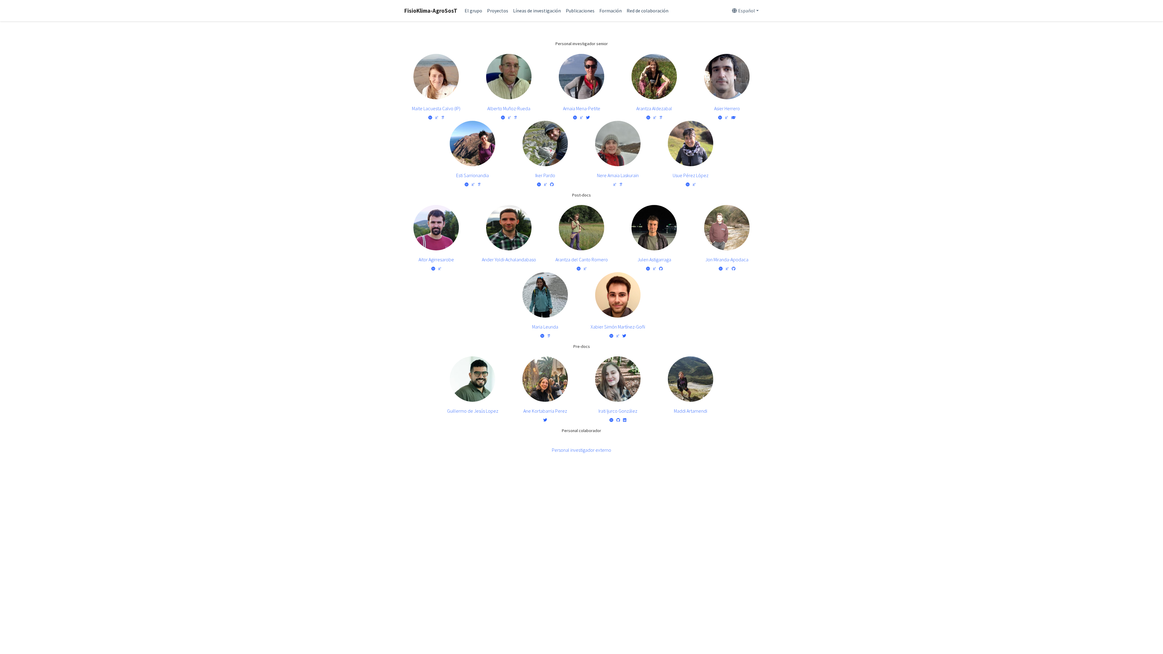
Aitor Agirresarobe (436, 259)
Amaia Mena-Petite (581, 108)
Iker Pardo (545, 175)
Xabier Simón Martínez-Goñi (618, 327)
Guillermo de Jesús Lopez (472, 411)
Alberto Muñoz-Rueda (508, 108)
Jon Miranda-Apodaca (726, 259)
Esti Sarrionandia (472, 175)
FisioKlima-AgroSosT (430, 10)
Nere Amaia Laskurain (618, 175)
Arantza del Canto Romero (581, 259)
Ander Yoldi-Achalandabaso (509, 259)
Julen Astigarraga (654, 259)
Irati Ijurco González (617, 411)
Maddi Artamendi (690, 411)
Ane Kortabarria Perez (545, 411)
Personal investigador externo (581, 450)
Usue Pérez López (690, 175)
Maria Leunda (545, 327)
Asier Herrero (727, 108)
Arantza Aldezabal (654, 108)
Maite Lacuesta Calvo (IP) (436, 108)
